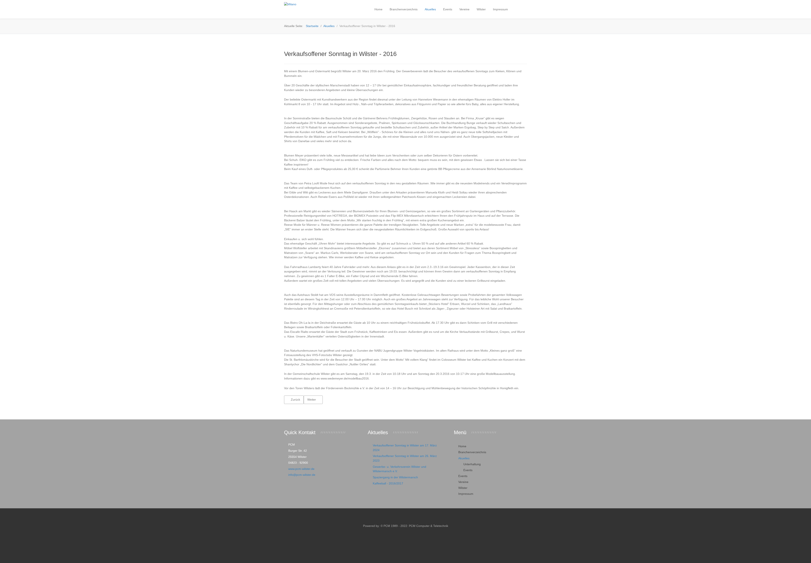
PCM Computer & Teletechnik (428, 526)
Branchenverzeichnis (472, 452)
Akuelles (463, 458)
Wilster (462, 488)
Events (467, 470)
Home (462, 446)
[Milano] (310, 4)
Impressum (465, 493)
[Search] (516, 9)
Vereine (463, 482)
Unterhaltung (472, 464)
